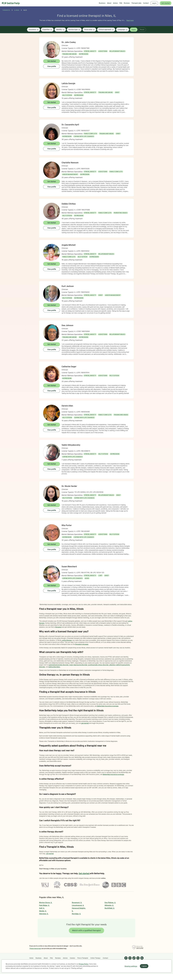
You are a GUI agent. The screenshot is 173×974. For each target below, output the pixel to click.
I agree (144, 966)
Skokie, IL (42, 911)
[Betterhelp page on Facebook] (126, 959)
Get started (165, 3)
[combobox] (33, 30)
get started (85, 723)
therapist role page (81, 644)
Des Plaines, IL (110, 903)
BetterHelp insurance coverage (107, 706)
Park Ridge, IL (44, 905)
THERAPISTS (6, 10)
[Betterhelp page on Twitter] (138, 959)
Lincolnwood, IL (78, 905)
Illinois (16, 10)
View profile (51, 66)
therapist (58, 627)
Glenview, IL (43, 914)
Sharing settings (131, 966)
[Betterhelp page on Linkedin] (142, 959)
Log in (154, 3)
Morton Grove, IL (45, 903)
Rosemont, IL (77, 903)
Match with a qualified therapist (86, 930)
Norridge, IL (76, 914)
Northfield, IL (110, 908)
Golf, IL (41, 908)
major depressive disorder (78, 665)
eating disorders (54, 667)
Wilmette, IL (109, 905)
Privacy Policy (83, 964)
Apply (134, 30)
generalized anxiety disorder (59, 665)
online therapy (67, 640)
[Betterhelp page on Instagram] (130, 959)
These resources (35, 948)
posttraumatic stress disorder (98, 665)
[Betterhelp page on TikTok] (134, 959)
